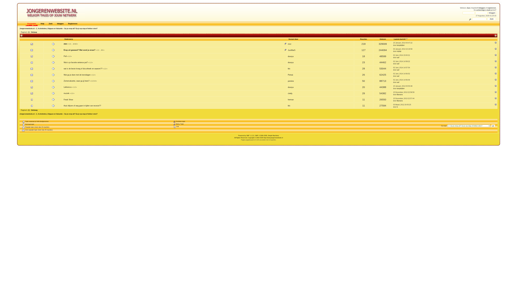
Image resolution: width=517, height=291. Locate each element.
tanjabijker (401, 45)
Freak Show (68, 100)
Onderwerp (68, 39)
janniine (291, 81)
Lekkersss (68, 87)
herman (291, 100)
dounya (291, 56)
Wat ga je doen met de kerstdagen (77, 75)
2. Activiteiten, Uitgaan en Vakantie (49, 29)
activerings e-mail (483, 10)
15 (76, 44)
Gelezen (383, 39)
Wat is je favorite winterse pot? (76, 62)
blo (289, 69)
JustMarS (291, 50)
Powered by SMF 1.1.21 (246, 135)
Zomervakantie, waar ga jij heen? (76, 81)
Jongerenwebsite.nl (27, 29)
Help (42, 24)
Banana (400, 94)
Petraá (290, 75)
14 (74, 44)
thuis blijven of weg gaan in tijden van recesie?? (82, 106)
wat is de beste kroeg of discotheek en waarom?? (83, 69)
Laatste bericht (400, 39)
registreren (491, 8)
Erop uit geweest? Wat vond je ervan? (79, 50)
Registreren (72, 24)
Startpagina (31, 24)
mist (289, 44)
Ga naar (444, 126)
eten (65, 44)
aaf (398, 57)
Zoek (51, 24)
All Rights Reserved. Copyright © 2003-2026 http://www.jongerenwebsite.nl (258, 137)
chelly (290, 93)
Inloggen (60, 24)
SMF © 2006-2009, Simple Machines (267, 135)
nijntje (399, 51)
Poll (65, 56)
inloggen (482, 8)
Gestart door (293, 39)
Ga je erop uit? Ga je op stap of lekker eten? (80, 29)
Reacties (363, 39)
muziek (66, 93)
